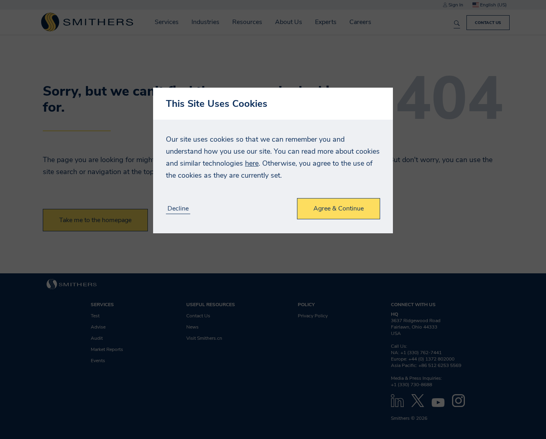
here (252, 163)
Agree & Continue (338, 208)
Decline (178, 208)
